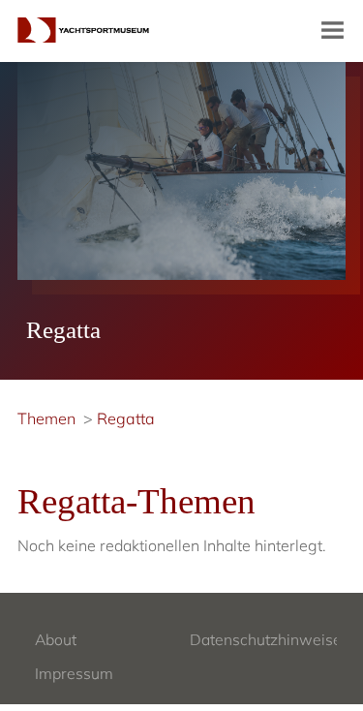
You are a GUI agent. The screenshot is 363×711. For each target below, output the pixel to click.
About (55, 639)
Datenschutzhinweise (266, 639)
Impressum (74, 673)
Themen (46, 418)
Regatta (126, 418)
